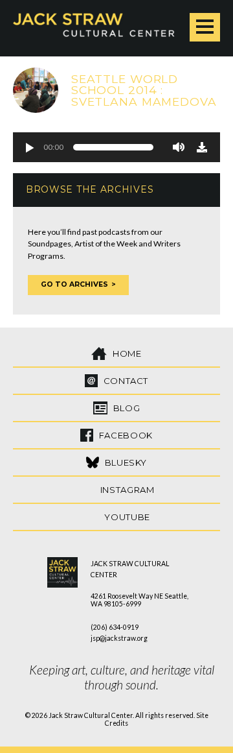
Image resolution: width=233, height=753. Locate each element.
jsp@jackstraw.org (119, 638)
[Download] (202, 147)
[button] (29, 147)
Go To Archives (74, 284)
